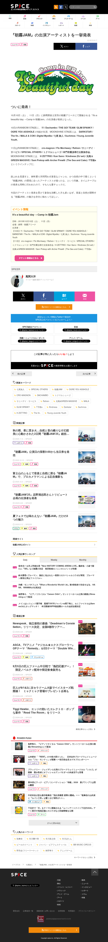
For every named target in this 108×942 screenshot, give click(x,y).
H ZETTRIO (22, 412)
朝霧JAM (58, 389)
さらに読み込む (54, 823)
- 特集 (83, 897)
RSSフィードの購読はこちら (55, 307)
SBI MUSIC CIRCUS (82, 844)
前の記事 (21, 373)
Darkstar (67, 407)
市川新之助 (50, 838)
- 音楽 (58, 880)
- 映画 (58, 904)
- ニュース (84, 883)
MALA (86, 401)
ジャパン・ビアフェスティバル (53, 844)
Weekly (54, 559)
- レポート (84, 890)
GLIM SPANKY (23, 407)
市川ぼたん (67, 838)
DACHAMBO (42, 395)
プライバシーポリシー (86, 911)
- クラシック (61, 890)
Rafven (46, 401)
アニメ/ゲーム (66, 850)
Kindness (53, 407)
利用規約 (71, 911)
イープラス (16, 864)
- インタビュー (86, 887)
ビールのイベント (24, 844)
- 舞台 (58, 883)
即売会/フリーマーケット (28, 850)
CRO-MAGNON (24, 395)
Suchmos (82, 407)
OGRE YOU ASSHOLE (79, 389)
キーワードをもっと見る (83, 857)
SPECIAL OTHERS (39, 389)
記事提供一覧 (28, 911)
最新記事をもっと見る (84, 729)
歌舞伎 (19, 838)
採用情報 (61, 911)
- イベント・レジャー (64, 887)
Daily (25, 559)
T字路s (39, 407)
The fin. (37, 412)
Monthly (82, 559)
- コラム (84, 894)
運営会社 (16, 911)
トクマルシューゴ (63, 395)
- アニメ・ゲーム (62, 894)
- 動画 (83, 880)
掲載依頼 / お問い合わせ (46, 911)
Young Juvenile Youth (56, 412)
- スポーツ (60, 901)
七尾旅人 (20, 389)
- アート (59, 897)
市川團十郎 (34, 838)
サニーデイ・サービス (26, 401)
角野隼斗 (49, 850)
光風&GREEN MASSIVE (66, 401)
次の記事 (87, 373)
